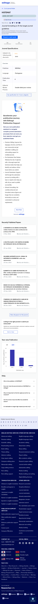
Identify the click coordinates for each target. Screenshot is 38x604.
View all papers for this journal (19, 315)
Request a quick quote (9, 37)
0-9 (26, 425)
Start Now (19, 209)
